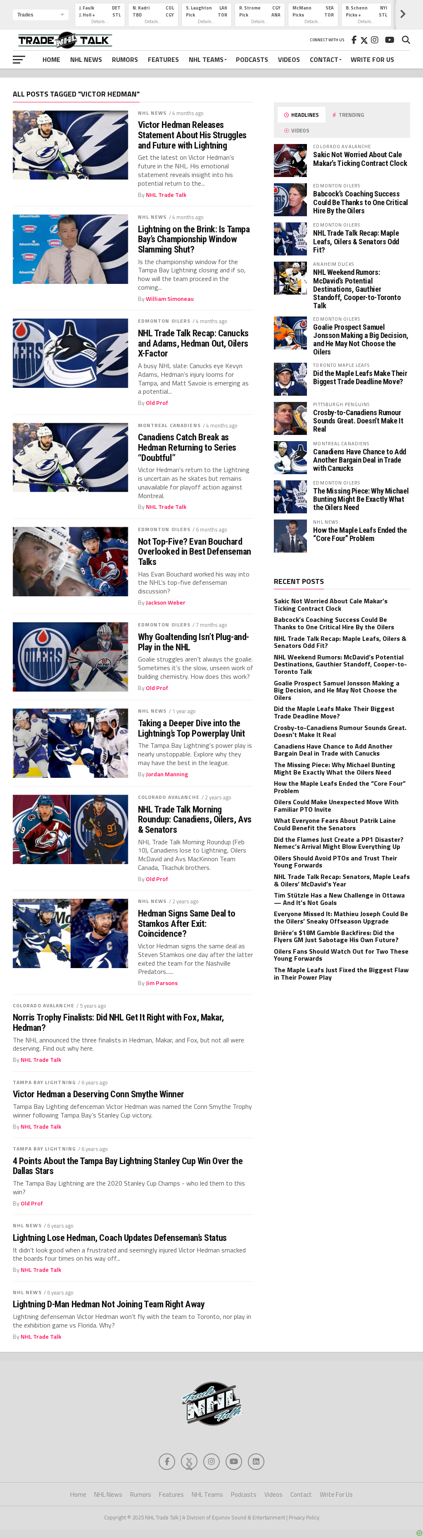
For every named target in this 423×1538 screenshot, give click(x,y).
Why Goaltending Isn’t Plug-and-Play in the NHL (193, 642)
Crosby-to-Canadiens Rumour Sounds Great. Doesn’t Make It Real (358, 420)
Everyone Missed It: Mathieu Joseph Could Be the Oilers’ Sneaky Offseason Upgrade (341, 917)
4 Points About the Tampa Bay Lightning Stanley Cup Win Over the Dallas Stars (128, 1166)
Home (51, 59)
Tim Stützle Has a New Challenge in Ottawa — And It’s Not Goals (339, 898)
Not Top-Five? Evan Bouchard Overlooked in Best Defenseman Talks (194, 551)
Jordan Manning (167, 774)
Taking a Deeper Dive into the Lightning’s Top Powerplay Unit (191, 728)
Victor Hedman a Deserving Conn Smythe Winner (98, 1094)
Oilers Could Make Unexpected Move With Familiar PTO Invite (336, 805)
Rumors (125, 59)
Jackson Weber (165, 602)
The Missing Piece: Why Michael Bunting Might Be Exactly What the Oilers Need (361, 499)
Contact (324, 59)
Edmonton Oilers (164, 321)
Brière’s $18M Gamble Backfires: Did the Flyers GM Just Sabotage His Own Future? (336, 936)
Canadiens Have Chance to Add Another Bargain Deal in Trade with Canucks (359, 460)
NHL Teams (206, 59)
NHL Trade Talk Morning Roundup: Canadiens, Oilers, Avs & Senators (195, 819)
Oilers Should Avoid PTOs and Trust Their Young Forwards (335, 861)
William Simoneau (170, 298)
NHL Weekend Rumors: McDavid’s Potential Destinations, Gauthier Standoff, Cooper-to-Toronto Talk (357, 289)
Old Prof (157, 402)
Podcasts (252, 59)
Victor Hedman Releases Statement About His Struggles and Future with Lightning (192, 135)
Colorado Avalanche (169, 797)
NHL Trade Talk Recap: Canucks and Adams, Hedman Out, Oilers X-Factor (193, 343)
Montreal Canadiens (169, 425)
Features (163, 59)
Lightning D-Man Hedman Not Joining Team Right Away (109, 1304)
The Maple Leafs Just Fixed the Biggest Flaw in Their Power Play (341, 973)
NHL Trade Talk (166, 194)
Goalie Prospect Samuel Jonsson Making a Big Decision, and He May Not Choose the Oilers (360, 340)
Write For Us (372, 59)
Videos (289, 59)
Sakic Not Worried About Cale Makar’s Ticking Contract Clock (360, 158)
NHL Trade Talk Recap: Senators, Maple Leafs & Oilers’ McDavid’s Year (342, 880)
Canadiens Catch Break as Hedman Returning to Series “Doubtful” (187, 447)
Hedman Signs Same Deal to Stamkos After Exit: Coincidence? (186, 923)
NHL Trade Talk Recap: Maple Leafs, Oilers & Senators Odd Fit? (356, 241)
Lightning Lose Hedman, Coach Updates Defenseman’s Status (120, 1238)
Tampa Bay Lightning (44, 1082)
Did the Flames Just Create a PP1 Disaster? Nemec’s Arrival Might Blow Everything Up (339, 843)
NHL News (86, 59)
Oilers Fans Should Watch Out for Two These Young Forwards (341, 955)
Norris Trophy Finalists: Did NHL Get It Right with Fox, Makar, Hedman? (118, 1022)
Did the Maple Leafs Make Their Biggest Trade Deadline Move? (360, 377)
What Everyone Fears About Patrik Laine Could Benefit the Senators (335, 824)
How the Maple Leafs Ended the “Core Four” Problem (359, 534)
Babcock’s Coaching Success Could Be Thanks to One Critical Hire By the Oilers (360, 202)
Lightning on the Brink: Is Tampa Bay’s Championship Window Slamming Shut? (194, 239)
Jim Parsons (162, 983)
